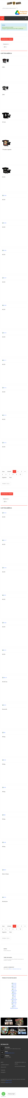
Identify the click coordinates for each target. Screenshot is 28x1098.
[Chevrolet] (14, 983)
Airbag (3, 736)
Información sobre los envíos (20, 1063)
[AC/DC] (6, 170)
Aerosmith (4, 709)
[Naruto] (14, 1003)
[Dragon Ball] (14, 989)
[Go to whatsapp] (3, 1094)
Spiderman (14, 1002)
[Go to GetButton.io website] (3, 1096)
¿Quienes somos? (5, 1064)
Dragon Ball (14, 990)
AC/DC (3, 177)
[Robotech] (14, 986)
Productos (3, 1067)
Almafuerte (5, 901)
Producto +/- (6, 44)
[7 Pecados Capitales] (6, 142)
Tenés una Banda (8, 957)
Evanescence (14, 999)
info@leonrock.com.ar (9, 1052)
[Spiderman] (14, 1001)
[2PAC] (5, 60)
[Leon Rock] (14, 3)
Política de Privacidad (20, 1066)
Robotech (14, 987)
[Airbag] (3, 732)
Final (10, 477)
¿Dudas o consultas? (9, 967)
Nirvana (14, 996)
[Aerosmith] (4, 705)
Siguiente (4, 477)
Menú (2, 1062)
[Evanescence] (14, 998)
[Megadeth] (14, 992)
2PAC (3, 67)
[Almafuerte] (4, 897)
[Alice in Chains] (4, 869)
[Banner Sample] (14, 1022)
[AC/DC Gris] (4, 677)
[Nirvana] (14, 995)
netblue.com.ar (9, 1080)
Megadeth (14, 993)
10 (20, 474)
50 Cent (4, 122)
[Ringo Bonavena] (14, 1006)
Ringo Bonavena (14, 1008)
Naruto (14, 1005)
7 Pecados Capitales (6, 149)
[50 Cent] (6, 115)
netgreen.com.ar (8, 1082)
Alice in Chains (5, 874)
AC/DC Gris (4, 681)
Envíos (5, 948)
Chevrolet (14, 984)
